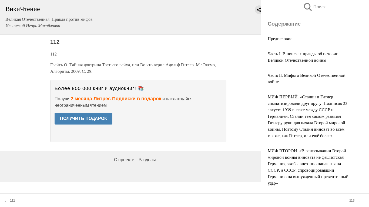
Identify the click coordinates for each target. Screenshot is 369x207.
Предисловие (280, 38)
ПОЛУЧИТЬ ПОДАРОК (83, 118)
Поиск (314, 7)
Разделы (147, 159)
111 (12, 200)
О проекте (124, 159)
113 (352, 200)
